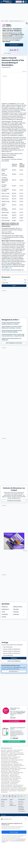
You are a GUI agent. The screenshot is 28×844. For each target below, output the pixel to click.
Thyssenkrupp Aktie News (6, 772)
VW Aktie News (4, 792)
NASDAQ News (12, 753)
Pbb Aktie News (4, 790)
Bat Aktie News (14, 788)
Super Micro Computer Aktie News (18, 789)
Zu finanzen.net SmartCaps (14, 500)
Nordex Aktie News (5, 774)
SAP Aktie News (14, 762)
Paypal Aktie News (5, 768)
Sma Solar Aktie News (18, 785)
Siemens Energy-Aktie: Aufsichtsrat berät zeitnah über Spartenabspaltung (12, 331)
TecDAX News (16, 751)
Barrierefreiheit (21, 811)
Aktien (6, 21)
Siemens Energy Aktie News (17, 760)
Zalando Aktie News (5, 789)
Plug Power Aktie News (18, 765)
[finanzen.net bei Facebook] (7, 796)
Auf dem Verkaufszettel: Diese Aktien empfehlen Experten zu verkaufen (11, 323)
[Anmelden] (26, 2)
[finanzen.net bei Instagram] (4, 796)
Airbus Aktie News (16, 769)
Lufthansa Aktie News (5, 769)
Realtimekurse (5, 609)
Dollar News (3, 754)
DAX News (3, 751)
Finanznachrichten (18, 750)
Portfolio (4, 617)
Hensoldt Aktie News (5, 767)
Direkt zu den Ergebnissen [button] (14, 661)
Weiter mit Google (14, 832)
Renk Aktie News (21, 768)
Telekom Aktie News (5, 788)
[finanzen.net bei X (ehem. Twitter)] (12, 796)
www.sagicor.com (7, 268)
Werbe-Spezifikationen (13, 805)
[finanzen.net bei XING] (18, 796)
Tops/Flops (16, 612)
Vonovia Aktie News (14, 774)
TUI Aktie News (4, 761)
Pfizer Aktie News (17, 778)
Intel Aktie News (4, 779)
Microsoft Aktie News (5, 762)
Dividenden (16, 614)
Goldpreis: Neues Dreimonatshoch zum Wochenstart (11, 339)
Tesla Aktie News (16, 757)
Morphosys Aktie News (15, 776)
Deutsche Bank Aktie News (7, 764)
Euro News (9, 754)
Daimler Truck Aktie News (6, 785)
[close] (25, 819)
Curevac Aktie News (5, 782)
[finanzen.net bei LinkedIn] (15, 796)
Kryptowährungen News (18, 754)
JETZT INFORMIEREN (14, 721)
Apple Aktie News (17, 764)
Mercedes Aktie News (18, 772)
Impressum (20, 801)
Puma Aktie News (14, 782)
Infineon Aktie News (15, 767)
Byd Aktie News (4, 771)
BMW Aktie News (22, 788)
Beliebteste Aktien (17, 606)
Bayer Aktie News (13, 758)
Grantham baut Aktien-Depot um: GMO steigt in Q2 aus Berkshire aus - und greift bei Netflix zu (13, 335)
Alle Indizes (16, 609)
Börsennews (3, 750)
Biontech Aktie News (13, 771)
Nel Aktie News (13, 783)
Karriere (3, 802)
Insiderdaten (5, 614)
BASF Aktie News (4, 758)
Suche (14, 285)
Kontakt (2, 801)
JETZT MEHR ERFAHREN (14, 741)
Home (2, 21)
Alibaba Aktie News (17, 786)
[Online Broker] (7, 2)
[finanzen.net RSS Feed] (24, 796)
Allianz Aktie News (13, 761)
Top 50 (3, 612)
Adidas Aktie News (5, 783)
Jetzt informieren (14, 45)
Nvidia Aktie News (12, 755)
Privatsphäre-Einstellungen (21, 809)
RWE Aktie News (13, 768)
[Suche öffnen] (23, 2)
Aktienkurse (5, 606)
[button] (19, 2)
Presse (2, 804)
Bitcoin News (4, 755)
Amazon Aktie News (5, 760)
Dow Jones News (4, 753)
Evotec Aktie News (5, 776)
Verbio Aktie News (13, 790)
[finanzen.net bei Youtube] (9, 796)
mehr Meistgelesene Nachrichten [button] (14, 343)
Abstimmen (14, 658)
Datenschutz (21, 802)
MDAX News (9, 751)
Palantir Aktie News (13, 779)
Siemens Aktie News (15, 781)
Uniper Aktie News (13, 775)
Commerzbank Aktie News (6, 765)
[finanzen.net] (7, 1)
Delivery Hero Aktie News (6, 786)
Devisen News (20, 753)
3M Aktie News (21, 790)
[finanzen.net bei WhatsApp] (21, 796)
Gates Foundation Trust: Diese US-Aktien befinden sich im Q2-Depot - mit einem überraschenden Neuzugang (12, 327)
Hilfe (11, 801)
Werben (11, 802)
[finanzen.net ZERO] (6, 26)
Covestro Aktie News (5, 781)
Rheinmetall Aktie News (6, 757)
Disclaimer (20, 804)
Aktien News (10, 750)
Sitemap (3, 806)
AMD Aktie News (4, 775)
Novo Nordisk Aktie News (6, 778)
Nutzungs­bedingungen (21, 807)
